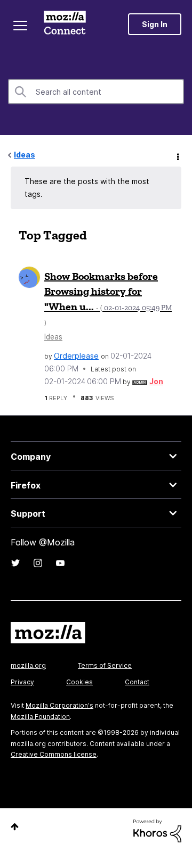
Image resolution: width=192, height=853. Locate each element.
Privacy (22, 682)
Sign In (154, 24)
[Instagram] (38, 563)
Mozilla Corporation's (59, 705)
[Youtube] (60, 563)
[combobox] (96, 91)
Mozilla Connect (65, 24)
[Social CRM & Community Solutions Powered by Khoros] (157, 829)
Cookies (79, 682)
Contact (137, 682)
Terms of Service (105, 665)
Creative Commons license (54, 754)
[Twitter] (15, 563)
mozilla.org (28, 665)
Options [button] (177, 155)
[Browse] (20, 25)
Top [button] (14, 826)
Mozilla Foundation (40, 717)
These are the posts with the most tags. (87, 187)
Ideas (24, 154)
